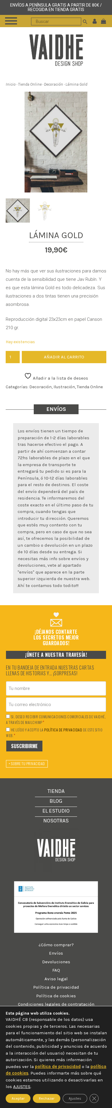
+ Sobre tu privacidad (27, 763)
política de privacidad (63, 730)
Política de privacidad (56, 987)
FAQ (56, 970)
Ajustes (75, 1098)
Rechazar (46, 1098)
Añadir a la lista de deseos (60, 378)
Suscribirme (24, 746)
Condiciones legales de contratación (56, 1004)
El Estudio (56, 811)
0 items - (105, 21)
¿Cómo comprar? (56, 944)
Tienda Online (30, 84)
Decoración (53, 84)
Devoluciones (56, 961)
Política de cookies (56, 995)
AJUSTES (21, 1086)
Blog (56, 801)
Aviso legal (56, 978)
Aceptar (18, 1098)
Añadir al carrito (64, 357)
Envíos (56, 953)
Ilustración (64, 386)
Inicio (11, 84)
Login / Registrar (95, 21)
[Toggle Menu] (11, 20)
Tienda (56, 791)
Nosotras (56, 820)
